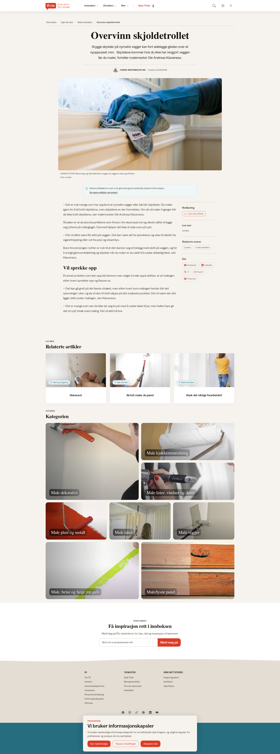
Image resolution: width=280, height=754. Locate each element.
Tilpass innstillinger (125, 743)
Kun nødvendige (99, 743)
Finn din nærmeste (133, 686)
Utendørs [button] (108, 5)
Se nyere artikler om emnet (104, 192)
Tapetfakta (168, 686)
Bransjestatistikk (132, 681)
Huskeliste (129, 690)
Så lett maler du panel (140, 395)
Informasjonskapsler (94, 699)
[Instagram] (130, 712)
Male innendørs (84, 22)
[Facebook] (123, 712)
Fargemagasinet (171, 677)
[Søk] (214, 5)
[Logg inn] (222, 5)
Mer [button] (123, 5)
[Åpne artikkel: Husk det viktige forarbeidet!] (204, 370)
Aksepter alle (151, 743)
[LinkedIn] (150, 712)
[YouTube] (157, 712)
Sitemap (89, 703)
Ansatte (88, 681)
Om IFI (88, 677)
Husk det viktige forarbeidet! (204, 395)
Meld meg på (169, 642)
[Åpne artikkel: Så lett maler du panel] (140, 370)
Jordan (185, 230)
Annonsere (90, 690)
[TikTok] (136, 712)
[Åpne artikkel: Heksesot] (76, 370)
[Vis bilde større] (140, 124)
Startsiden (51, 22)
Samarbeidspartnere (94, 686)
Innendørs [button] (90, 5)
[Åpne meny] (231, 5)
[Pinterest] (143, 712)
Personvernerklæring (94, 694)
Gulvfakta (168, 681)
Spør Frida (129, 677)
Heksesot (76, 395)
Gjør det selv (67, 22)
